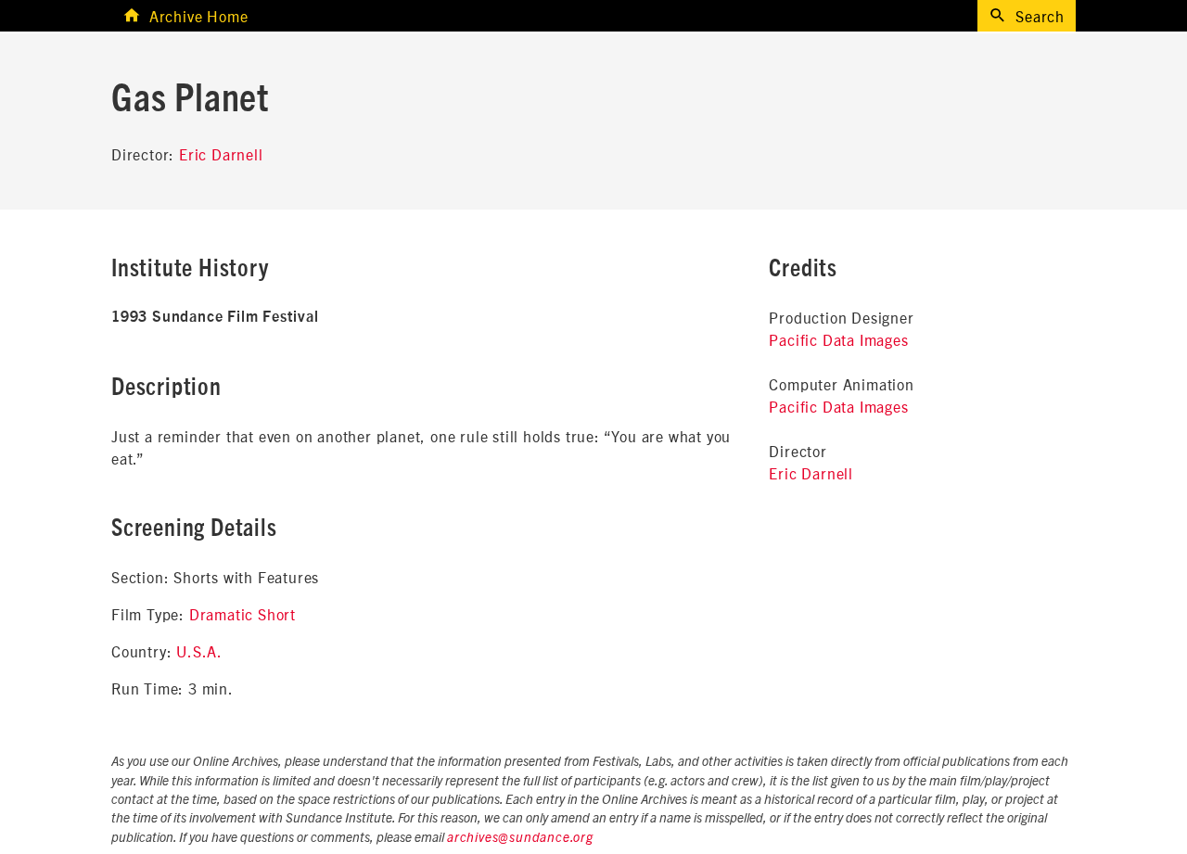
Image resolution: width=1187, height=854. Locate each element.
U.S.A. (199, 651)
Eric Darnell (221, 154)
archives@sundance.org (520, 838)
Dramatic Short (242, 614)
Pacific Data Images (838, 339)
